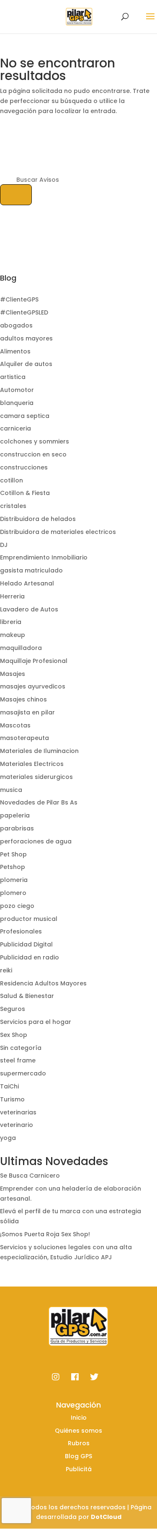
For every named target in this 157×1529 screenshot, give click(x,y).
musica (11, 790)
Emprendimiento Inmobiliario (44, 557)
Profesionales (21, 931)
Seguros (12, 1009)
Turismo (12, 1099)
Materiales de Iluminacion (39, 751)
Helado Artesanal (27, 583)
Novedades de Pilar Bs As (38, 802)
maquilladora (21, 648)
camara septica (24, 416)
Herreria (12, 596)
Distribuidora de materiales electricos (58, 532)
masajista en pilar (27, 712)
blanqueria (16, 403)
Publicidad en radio (29, 957)
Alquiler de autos (26, 364)
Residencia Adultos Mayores (43, 983)
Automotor (17, 390)
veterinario (16, 1125)
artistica (13, 377)
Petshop (12, 867)
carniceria (15, 428)
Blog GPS (78, 1456)
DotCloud (106, 1517)
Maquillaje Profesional (33, 661)
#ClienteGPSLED (24, 312)
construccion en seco (33, 454)
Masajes (12, 674)
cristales (13, 506)
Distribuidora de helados (38, 519)
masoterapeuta (24, 738)
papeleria (15, 815)
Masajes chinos (23, 699)
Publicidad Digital (26, 944)
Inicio (79, 1417)
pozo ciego (17, 906)
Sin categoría (20, 1048)
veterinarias (18, 1112)
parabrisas (17, 828)
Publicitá (79, 1469)
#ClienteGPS (19, 299)
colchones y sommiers (34, 441)
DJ (4, 545)
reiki (6, 970)
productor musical (28, 919)
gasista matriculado (31, 570)
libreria (10, 622)
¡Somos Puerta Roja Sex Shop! (45, 1234)
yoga (8, 1138)
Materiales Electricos (32, 764)
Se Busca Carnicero (30, 1175)
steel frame (18, 1060)
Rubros (79, 1443)
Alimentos (15, 351)
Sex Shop (13, 1035)
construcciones (24, 467)
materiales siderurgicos (36, 777)
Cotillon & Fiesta (25, 493)
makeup (12, 635)
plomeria (14, 880)
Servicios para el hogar (35, 1022)
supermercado (23, 1073)
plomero (13, 893)
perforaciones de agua (36, 841)
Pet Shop (13, 854)
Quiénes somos (78, 1430)
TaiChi (9, 1086)
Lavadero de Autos (29, 609)
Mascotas (15, 725)
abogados (16, 325)
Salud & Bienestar (27, 996)
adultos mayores (26, 338)
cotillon (11, 480)
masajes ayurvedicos (32, 686)
